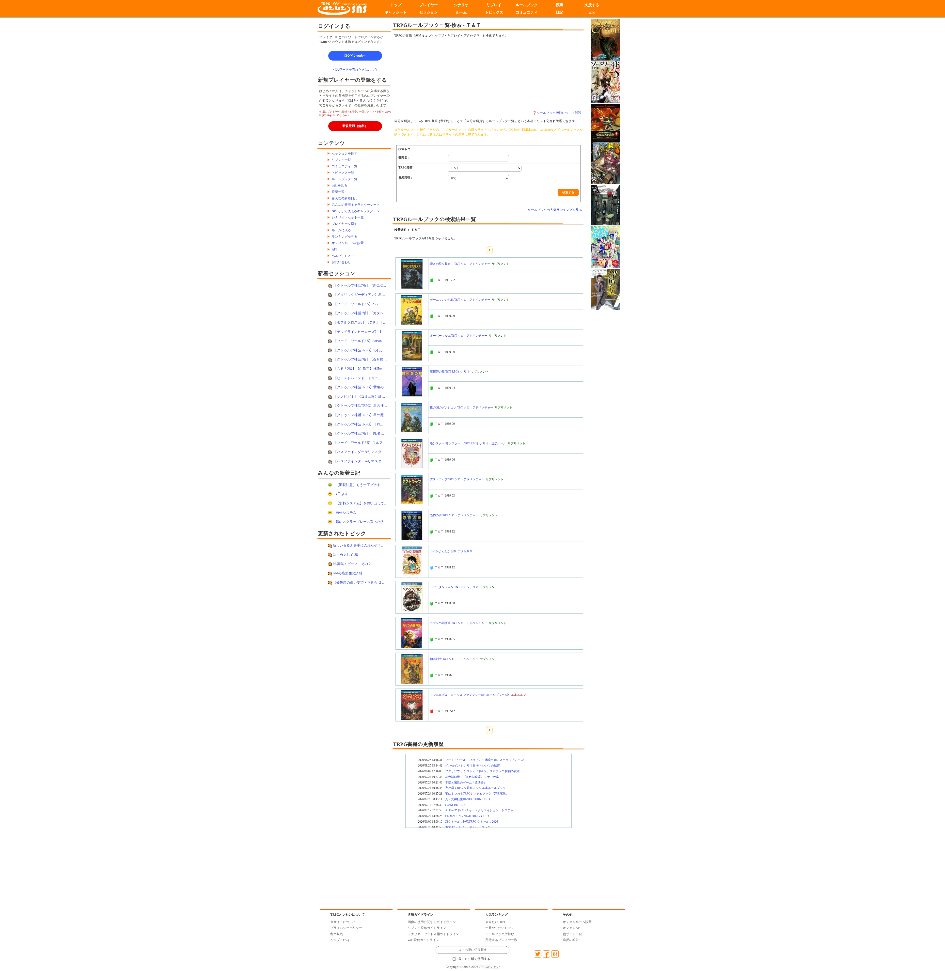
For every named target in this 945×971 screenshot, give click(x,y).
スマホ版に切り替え (472, 950)
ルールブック (527, 5)
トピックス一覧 (343, 172)
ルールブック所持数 (499, 934)
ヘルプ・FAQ (339, 940)
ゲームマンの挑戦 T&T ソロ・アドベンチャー (460, 299)
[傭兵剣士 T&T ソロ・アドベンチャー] (412, 669)
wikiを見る (339, 185)
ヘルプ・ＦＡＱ (343, 256)
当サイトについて (343, 922)
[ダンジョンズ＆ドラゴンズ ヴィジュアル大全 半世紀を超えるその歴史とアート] (605, 123)
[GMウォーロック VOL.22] (605, 247)
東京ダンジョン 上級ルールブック (467, 827)
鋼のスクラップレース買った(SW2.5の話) (367, 522)
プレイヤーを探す (344, 224)
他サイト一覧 (572, 934)
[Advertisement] (448, 74)
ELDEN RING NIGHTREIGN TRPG (467, 816)
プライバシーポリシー (346, 928)
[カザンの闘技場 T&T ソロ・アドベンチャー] (412, 633)
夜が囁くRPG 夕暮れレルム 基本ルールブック (475, 788)
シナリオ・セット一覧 (348, 217)
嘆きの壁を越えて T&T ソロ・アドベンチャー (460, 264)
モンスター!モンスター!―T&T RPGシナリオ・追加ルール (468, 443)
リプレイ (494, 5)
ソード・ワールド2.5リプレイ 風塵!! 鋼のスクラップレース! (484, 760)
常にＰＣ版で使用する (474, 959)
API (334, 249)
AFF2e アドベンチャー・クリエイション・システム (479, 810)
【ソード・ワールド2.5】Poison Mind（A (364, 341)
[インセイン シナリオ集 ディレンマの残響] (605, 205)
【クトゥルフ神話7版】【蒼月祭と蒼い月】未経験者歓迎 (377, 359)
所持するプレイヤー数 (501, 940)
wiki (592, 12)
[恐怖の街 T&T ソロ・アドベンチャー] (412, 525)
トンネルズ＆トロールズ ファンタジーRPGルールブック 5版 (470, 695)
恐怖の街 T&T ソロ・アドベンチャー (454, 515)
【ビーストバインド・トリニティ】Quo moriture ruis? (374, 378)
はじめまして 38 (345, 555)
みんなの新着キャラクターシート (356, 204)
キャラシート (396, 12)
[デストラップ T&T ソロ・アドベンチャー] (412, 489)
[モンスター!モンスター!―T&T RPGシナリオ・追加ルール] (412, 453)
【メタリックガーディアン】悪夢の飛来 (364, 295)
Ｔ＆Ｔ (439, 280)
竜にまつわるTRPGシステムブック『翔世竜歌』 (477, 793)
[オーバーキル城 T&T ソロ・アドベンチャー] (412, 345)
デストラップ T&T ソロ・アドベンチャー (457, 479)
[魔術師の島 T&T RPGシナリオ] (412, 381)
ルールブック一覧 (344, 179)
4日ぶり (342, 494)
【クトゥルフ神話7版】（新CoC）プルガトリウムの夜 (375, 285)
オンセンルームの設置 (348, 243)
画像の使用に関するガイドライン (432, 922)
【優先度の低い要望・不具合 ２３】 (361, 582)
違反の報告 (571, 940)
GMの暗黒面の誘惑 (347, 573)
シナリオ (461, 5)
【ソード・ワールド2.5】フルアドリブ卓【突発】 (371, 443)
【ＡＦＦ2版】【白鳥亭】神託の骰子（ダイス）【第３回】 (379, 369)
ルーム (461, 12)
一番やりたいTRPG (499, 928)
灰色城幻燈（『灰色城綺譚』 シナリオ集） (473, 777)
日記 (559, 12)
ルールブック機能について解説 (558, 113)
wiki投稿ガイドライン (423, 940)
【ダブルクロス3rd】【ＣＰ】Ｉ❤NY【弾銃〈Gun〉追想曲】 (380, 322)
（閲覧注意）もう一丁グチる (358, 485)
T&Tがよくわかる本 (443, 551)
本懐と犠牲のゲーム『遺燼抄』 (466, 782)
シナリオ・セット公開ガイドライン (433, 934)
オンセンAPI (572, 928)
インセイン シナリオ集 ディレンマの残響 (472, 765)
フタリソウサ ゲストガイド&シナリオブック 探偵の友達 (482, 771)
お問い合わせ (341, 262)
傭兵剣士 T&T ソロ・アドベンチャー (454, 659)
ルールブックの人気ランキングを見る (555, 210)
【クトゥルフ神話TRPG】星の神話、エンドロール (372, 405)
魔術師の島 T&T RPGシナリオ (450, 371)
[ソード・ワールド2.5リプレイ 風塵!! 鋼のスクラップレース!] (605, 163)
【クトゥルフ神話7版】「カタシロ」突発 (365, 313)
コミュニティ (527, 12)
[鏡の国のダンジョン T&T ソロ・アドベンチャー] (412, 417)
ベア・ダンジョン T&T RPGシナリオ (454, 587)
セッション (428, 12)
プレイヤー (428, 5)
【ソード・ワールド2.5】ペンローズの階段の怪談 (371, 304)
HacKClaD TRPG (456, 805)
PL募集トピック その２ (352, 564)
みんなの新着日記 (344, 198)
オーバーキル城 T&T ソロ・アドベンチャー (458, 335)
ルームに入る (341, 230)
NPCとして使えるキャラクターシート (359, 211)
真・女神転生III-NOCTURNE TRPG (468, 799)
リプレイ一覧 (341, 160)
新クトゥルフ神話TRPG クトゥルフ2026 (471, 821)
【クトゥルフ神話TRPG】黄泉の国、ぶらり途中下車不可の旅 (380, 387)
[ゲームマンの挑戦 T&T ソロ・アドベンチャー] (412, 309)
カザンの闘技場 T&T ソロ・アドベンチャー (458, 623)
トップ (395, 5)
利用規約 (336, 934)
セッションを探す (344, 153)
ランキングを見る (344, 236)
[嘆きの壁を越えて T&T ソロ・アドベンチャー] (412, 273)
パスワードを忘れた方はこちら (355, 69)
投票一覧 (338, 192)
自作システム (346, 513)
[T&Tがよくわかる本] (412, 561)
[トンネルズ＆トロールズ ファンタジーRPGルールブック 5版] (412, 704)
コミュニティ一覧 (344, 166)
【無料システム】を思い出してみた (363, 503)
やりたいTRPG (495, 922)
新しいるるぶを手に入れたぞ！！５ (360, 545)
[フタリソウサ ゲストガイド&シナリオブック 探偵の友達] (605, 289)
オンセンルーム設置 (577, 922)
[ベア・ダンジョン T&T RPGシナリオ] (412, 597)
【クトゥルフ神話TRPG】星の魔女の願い (365, 415)
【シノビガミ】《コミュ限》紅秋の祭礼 (364, 396)
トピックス (494, 12)
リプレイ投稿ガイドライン (427, 928)
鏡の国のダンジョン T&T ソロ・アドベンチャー (461, 407)
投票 (559, 5)
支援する (592, 5)
